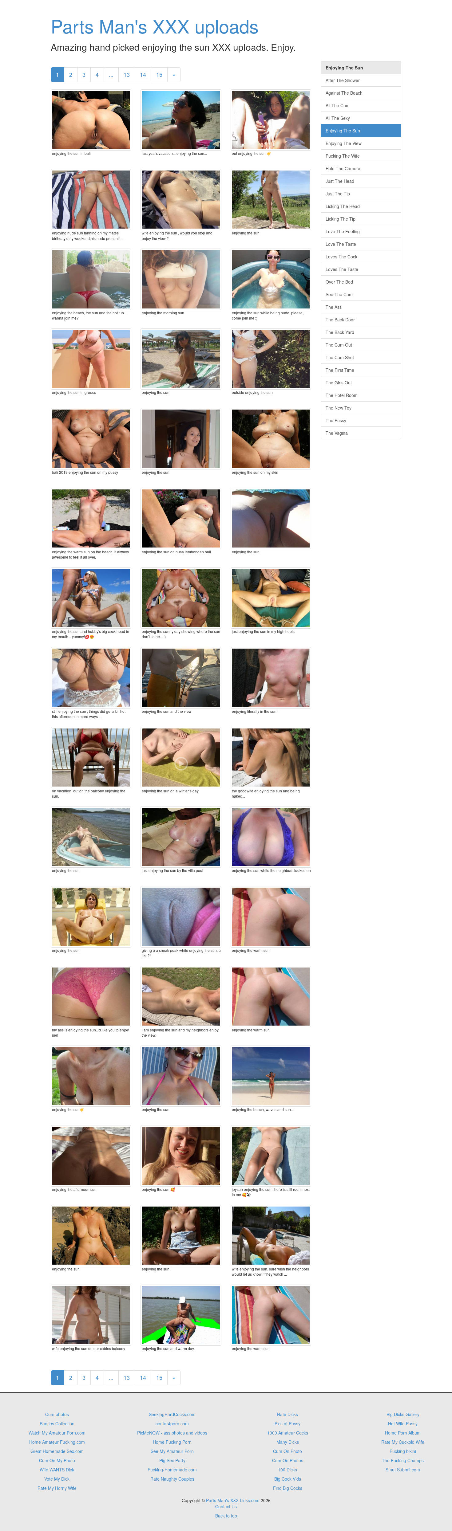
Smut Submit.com (403, 1469)
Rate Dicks (287, 1414)
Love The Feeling (343, 231)
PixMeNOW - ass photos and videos (172, 1433)
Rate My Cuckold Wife (402, 1442)
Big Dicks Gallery (403, 1414)
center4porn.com (172, 1423)
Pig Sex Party (172, 1460)
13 (127, 74)
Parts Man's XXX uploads (155, 25)
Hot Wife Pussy (403, 1423)
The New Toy (338, 408)
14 (143, 74)
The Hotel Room (342, 395)
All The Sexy (338, 118)
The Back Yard (340, 332)
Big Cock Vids (287, 1479)
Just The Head (340, 181)
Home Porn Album (403, 1433)
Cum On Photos (287, 1460)
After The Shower (343, 80)
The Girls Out (339, 382)
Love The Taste (341, 244)
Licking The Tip (340, 219)
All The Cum (338, 105)
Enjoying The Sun (343, 131)
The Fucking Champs (403, 1460)
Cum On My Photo (57, 1460)
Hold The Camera (343, 168)
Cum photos (57, 1414)
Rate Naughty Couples (172, 1479)
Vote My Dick (56, 1479)
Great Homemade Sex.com (57, 1451)
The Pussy (336, 420)
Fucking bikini (403, 1451)
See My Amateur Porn (172, 1451)
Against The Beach (344, 93)
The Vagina (337, 433)
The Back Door (340, 319)
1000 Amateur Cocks (287, 1433)
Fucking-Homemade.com (172, 1469)
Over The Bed (339, 282)
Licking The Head (343, 206)
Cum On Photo (287, 1451)
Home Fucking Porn (172, 1442)
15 (159, 74)
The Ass (334, 307)
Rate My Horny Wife (57, 1488)
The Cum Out (339, 345)
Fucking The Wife (343, 156)
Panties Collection (57, 1423)
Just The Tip (338, 193)
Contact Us (226, 1506)
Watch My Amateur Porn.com (57, 1433)
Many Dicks (287, 1442)
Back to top (226, 1516)
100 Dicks (287, 1469)
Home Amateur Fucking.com (57, 1442)
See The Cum (339, 294)
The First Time (340, 370)
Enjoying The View (344, 143)
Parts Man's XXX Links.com (233, 1500)
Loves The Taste (342, 269)
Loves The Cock (341, 256)
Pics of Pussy (287, 1423)
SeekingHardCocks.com (172, 1414)
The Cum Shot (340, 357)
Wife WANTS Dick (57, 1469)
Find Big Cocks (287, 1488)
